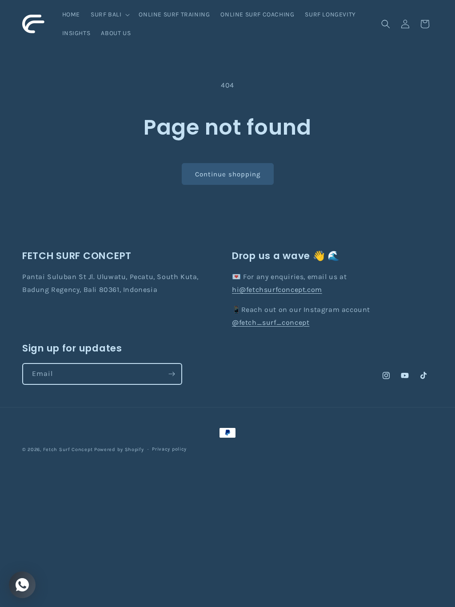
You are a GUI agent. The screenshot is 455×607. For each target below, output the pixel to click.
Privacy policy (169, 449)
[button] (109, 14)
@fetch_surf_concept (270, 322)
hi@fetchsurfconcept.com (277, 289)
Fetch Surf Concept (68, 449)
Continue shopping (227, 174)
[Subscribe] (171, 374)
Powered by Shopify (119, 449)
